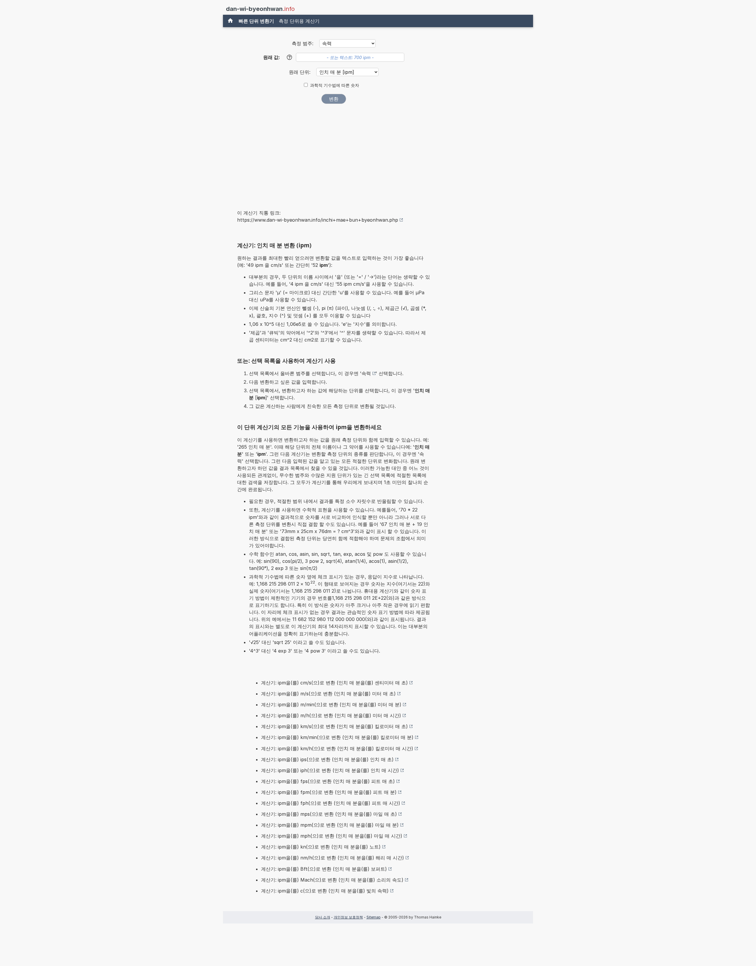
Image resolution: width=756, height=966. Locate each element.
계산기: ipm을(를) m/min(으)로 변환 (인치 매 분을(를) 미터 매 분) (331, 704)
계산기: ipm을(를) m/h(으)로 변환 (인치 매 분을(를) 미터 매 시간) (331, 715)
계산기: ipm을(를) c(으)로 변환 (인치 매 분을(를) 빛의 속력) (325, 891)
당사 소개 (322, 917)
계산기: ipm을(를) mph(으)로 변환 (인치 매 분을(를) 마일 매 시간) (331, 836)
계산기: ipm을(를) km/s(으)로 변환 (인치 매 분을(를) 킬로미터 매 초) (334, 726)
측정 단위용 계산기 (299, 21)
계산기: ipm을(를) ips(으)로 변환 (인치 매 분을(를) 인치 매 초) (327, 759)
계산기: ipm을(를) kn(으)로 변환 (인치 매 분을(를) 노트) (321, 847)
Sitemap (373, 917)
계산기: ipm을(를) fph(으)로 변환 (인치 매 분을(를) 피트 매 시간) (330, 803)
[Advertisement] (333, 153)
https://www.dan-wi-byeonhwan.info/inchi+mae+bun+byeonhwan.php (317, 220)
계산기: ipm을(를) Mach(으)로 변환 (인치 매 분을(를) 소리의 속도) (332, 880)
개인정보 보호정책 (348, 917)
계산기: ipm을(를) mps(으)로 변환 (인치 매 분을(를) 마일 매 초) (329, 814)
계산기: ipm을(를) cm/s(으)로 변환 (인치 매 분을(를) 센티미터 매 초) (334, 683)
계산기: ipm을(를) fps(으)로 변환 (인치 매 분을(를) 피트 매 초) (328, 781)
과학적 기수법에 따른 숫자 (334, 85)
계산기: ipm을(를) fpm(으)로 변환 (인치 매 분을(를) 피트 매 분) (329, 792)
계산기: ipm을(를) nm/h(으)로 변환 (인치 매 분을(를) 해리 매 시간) (332, 858)
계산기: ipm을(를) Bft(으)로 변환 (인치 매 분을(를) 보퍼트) (324, 869)
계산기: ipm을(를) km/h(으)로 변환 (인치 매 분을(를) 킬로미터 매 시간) (337, 748)
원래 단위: (300, 72)
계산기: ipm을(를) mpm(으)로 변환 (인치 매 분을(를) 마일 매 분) (330, 825)
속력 (366, 373)
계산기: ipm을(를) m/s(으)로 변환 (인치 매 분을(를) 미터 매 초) (328, 694)
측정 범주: (302, 43)
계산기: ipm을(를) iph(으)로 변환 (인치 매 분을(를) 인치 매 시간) (330, 770)
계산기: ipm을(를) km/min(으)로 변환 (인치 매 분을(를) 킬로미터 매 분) (337, 737)
